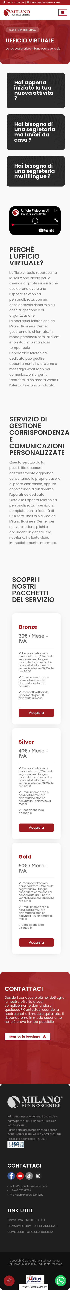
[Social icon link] (11, 1176)
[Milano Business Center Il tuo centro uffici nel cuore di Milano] (17, 12)
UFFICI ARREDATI (45, 1225)
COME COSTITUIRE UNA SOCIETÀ (30, 1231)
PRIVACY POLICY (19, 1225)
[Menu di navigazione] (62, 12)
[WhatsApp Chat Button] (60, 1280)
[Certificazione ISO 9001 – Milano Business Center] (35, 1144)
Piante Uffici (15, 1220)
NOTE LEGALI (35, 1220)
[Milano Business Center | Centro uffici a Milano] (35, 1102)
